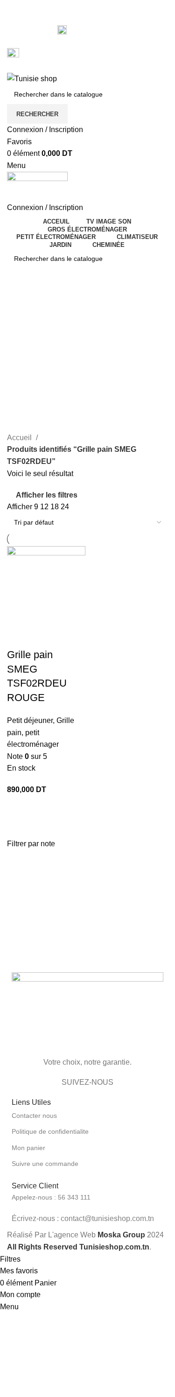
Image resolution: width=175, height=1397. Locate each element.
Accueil (20, 438)
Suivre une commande (45, 1163)
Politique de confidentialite (50, 1131)
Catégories (26, 363)
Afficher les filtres (46, 495)
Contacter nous (34, 1115)
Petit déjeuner (30, 720)
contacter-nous (93, 29)
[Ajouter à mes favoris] (44, 636)
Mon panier (28, 1147)
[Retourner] (18, 299)
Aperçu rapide (18, 636)
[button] (46, 808)
